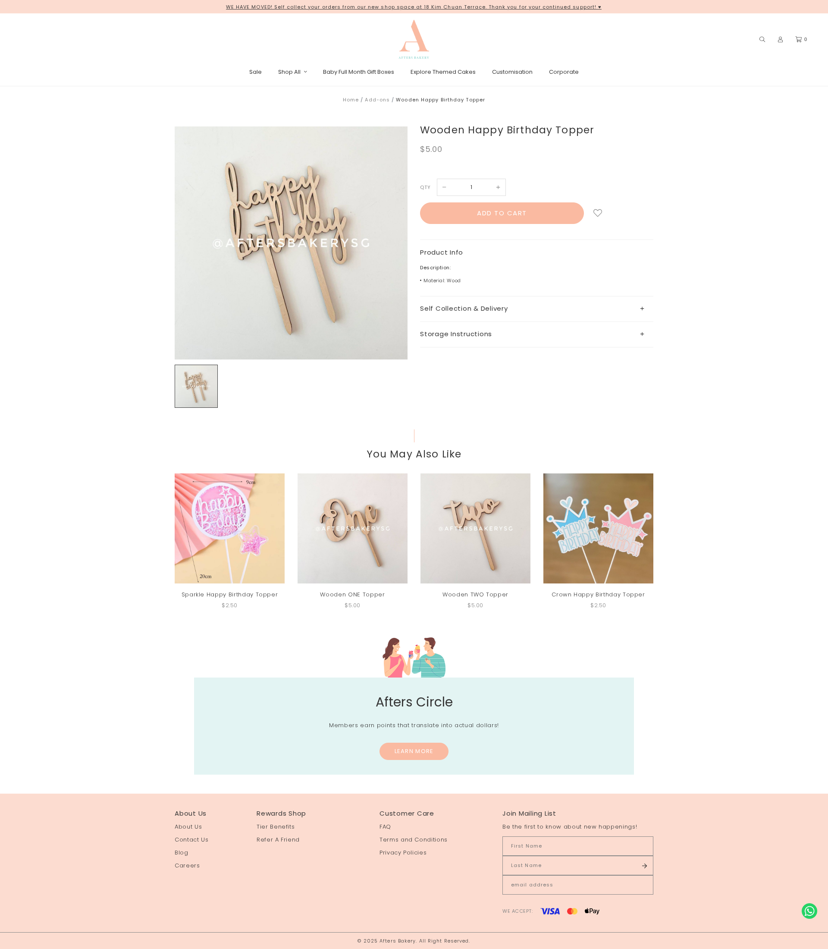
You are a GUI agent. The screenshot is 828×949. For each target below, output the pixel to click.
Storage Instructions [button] (456, 333)
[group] (196, 386)
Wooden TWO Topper (475, 594)
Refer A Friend (278, 839)
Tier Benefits (276, 827)
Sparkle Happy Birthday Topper (230, 594)
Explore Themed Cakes (443, 72)
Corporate (564, 72)
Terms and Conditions (414, 839)
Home (351, 99)
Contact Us (192, 839)
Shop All (289, 72)
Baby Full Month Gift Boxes (358, 72)
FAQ (385, 827)
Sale (255, 72)
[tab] (536, 309)
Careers (187, 865)
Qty (425, 187)
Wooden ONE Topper (352, 594)
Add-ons (377, 99)
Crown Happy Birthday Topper (598, 594)
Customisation (512, 72)
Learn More (414, 751)
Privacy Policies (403, 852)
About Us (188, 827)
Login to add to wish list (598, 213)
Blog (181, 852)
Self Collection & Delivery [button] (464, 308)
